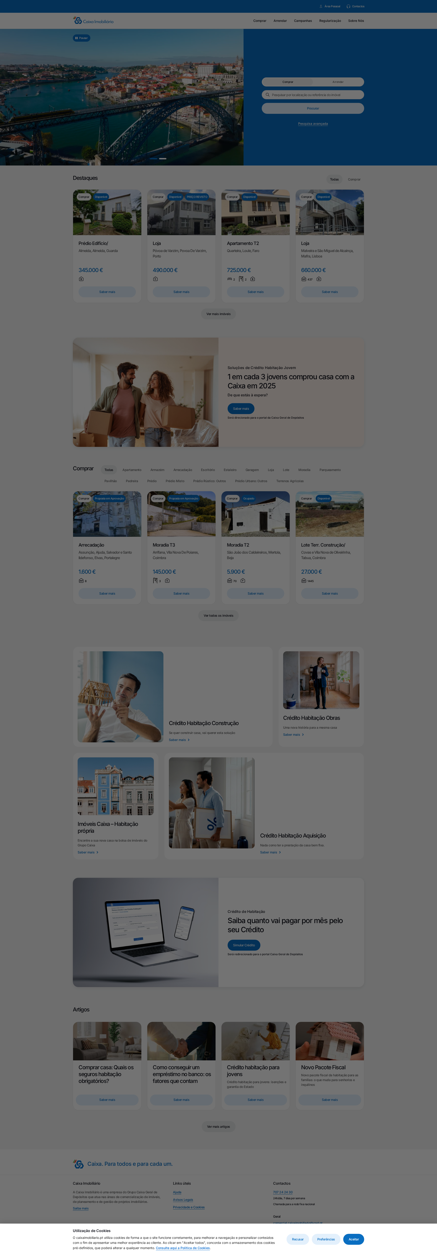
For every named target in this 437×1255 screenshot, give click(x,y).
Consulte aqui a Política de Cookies (183, 1248)
